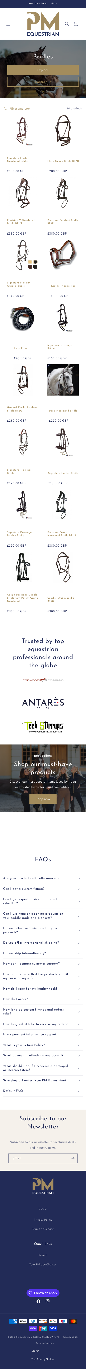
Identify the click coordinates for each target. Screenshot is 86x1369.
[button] (8, 23)
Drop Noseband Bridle (63, 411)
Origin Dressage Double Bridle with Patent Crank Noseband (22, 598)
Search (43, 1255)
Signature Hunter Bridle (63, 473)
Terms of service (45, 1343)
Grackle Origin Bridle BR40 (60, 600)
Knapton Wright (50, 1336)
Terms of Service (43, 1229)
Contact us (43, 82)
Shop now (43, 799)
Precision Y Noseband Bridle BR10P (21, 222)
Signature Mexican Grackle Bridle (18, 284)
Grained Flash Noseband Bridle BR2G (22, 409)
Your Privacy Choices (43, 1264)
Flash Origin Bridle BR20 (63, 161)
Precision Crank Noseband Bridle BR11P (61, 534)
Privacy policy (70, 1336)
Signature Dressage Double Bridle (19, 534)
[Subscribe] (72, 1158)
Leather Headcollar (63, 286)
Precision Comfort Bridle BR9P (62, 222)
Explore (43, 70)
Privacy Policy (43, 1219)
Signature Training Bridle (19, 471)
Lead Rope (20, 348)
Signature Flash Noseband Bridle (17, 160)
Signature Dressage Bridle (59, 347)
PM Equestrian (24, 1336)
